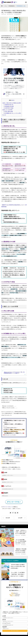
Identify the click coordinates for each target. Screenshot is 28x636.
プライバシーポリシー (7, 506)
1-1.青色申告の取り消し (9, 104)
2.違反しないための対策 (7, 109)
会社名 (5, 479)
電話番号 (6, 492)
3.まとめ (4, 114)
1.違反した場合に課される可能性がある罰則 (11, 103)
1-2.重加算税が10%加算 (9, 106)
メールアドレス (7, 486)
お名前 (5, 472)
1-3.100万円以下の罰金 (8, 108)
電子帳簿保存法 (17, 14)
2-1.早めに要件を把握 (8, 111)
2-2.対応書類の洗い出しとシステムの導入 (12, 113)
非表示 (12, 100)
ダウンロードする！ (14, 502)
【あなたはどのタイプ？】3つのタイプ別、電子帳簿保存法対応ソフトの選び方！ (14, 373)
